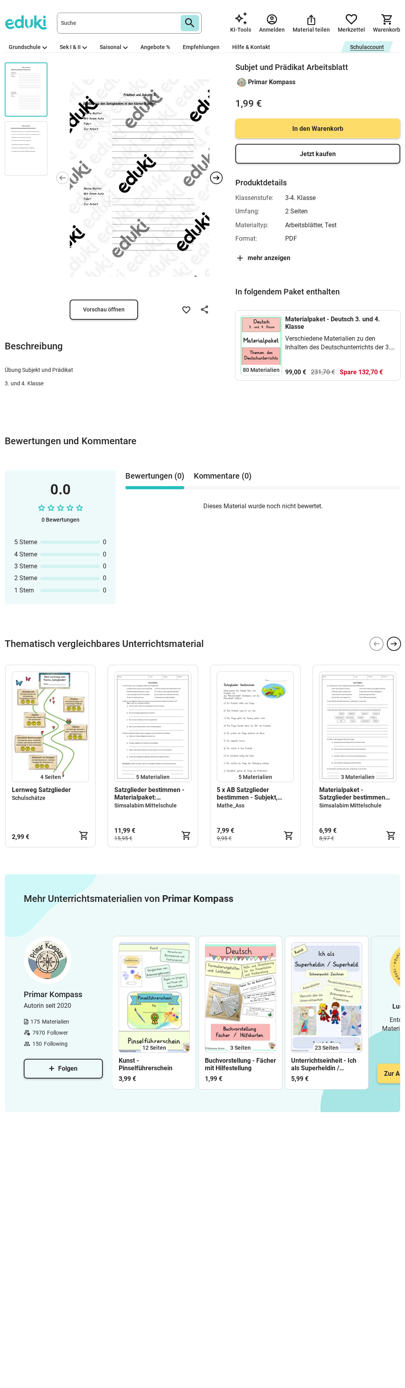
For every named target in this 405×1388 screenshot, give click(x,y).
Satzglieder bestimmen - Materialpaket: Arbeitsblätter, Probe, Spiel (152, 793)
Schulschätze (28, 798)
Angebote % (155, 47)
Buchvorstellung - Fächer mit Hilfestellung (240, 1064)
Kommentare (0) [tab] (223, 476)
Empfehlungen (201, 47)
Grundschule (25, 47)
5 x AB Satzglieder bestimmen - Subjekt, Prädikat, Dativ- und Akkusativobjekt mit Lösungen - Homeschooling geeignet (252, 793)
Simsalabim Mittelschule (145, 805)
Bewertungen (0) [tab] (154, 476)
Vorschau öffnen (104, 309)
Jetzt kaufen (318, 154)
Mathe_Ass (230, 805)
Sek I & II (70, 47)
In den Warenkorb (317, 128)
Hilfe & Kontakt (251, 47)
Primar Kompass (271, 82)
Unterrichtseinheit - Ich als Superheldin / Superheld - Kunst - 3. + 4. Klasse (324, 1064)
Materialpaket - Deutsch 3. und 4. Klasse (332, 322)
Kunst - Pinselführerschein (145, 1064)
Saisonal (110, 47)
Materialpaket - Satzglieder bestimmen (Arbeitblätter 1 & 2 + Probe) (352, 793)
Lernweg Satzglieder (41, 790)
